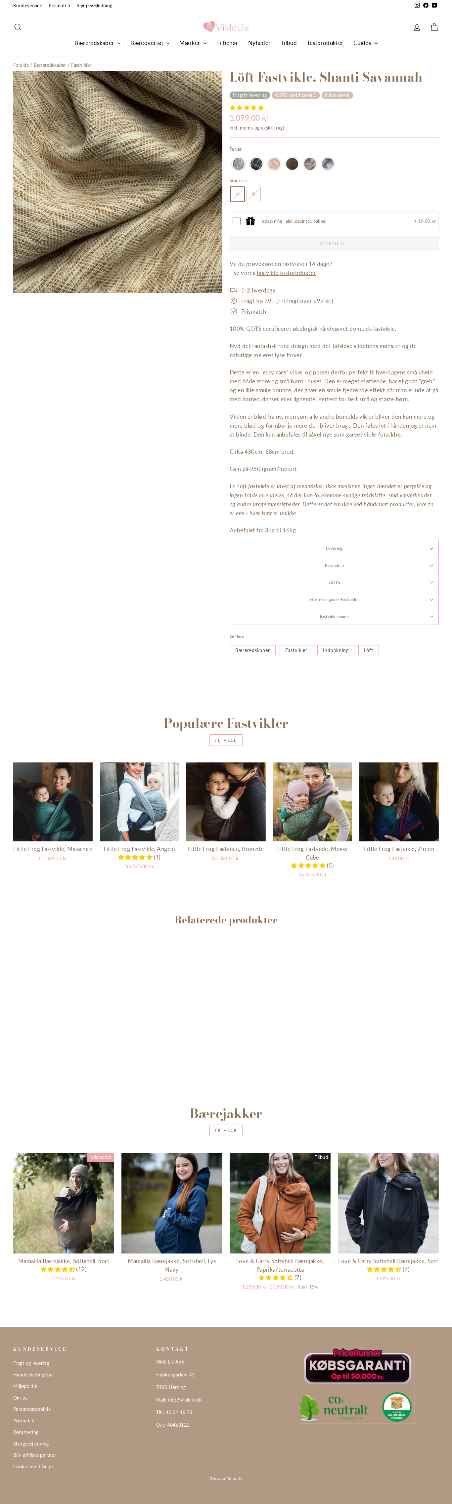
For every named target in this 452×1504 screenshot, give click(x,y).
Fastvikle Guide (334, 616)
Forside (21, 65)
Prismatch (59, 5)
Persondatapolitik (32, 1409)
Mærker (190, 42)
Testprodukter (325, 42)
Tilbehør (227, 42)
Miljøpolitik (25, 1386)
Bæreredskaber (94, 42)
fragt (279, 128)
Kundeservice (27, 5)
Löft (368, 650)
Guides (363, 42)
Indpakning (336, 650)
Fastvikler (81, 65)
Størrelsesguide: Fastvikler (334, 599)
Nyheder (259, 42)
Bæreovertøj (147, 42)
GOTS (334, 582)
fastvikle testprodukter (286, 272)
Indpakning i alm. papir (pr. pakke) (293, 221)
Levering (334, 548)
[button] (247, 107)
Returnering (26, 1432)
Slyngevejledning (95, 5)
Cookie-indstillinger (34, 1466)
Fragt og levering (31, 1363)
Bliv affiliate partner (34, 1455)
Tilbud (289, 42)
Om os (20, 1398)
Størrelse (238, 180)
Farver (236, 149)
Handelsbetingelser (33, 1374)
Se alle (225, 740)
